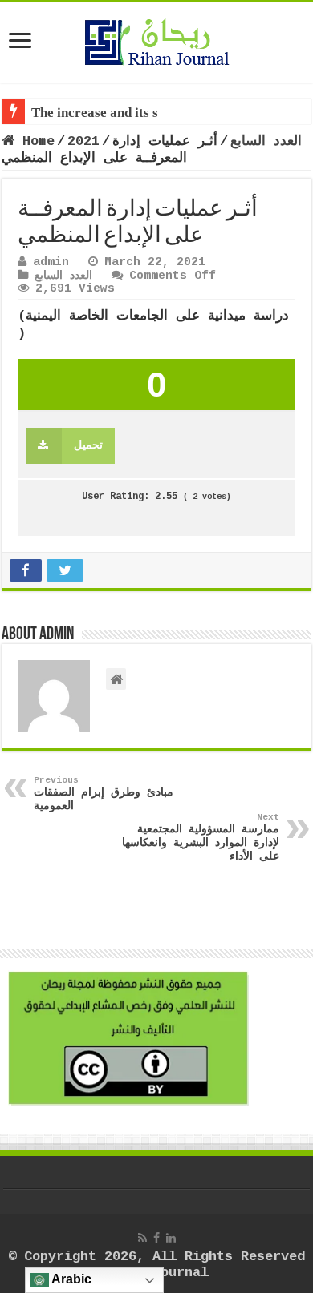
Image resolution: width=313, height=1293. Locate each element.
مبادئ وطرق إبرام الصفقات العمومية (103, 793)
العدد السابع (266, 141)
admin (51, 262)
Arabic (70, 1279)
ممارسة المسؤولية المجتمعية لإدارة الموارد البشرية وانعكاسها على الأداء (200, 837)
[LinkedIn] (171, 1237)
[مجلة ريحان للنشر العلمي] (156, 39)
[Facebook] (156, 1237)
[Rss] (142, 1237)
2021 (83, 141)
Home (34, 141)
